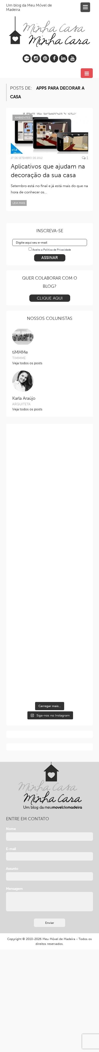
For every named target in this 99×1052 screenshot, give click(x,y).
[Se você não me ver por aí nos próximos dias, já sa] (49, 587)
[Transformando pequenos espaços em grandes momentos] (49, 677)
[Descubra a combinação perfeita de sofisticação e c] (49, 498)
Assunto (12, 869)
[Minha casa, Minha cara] (49, 26)
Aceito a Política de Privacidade (51, 249)
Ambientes (22, 117)
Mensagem (14, 889)
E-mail (11, 849)
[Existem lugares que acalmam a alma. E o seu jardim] (49, 632)
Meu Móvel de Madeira (59, 939)
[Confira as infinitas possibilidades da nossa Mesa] (49, 453)
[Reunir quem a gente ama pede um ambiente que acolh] (49, 542)
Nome (11, 829)
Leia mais (18, 203)
